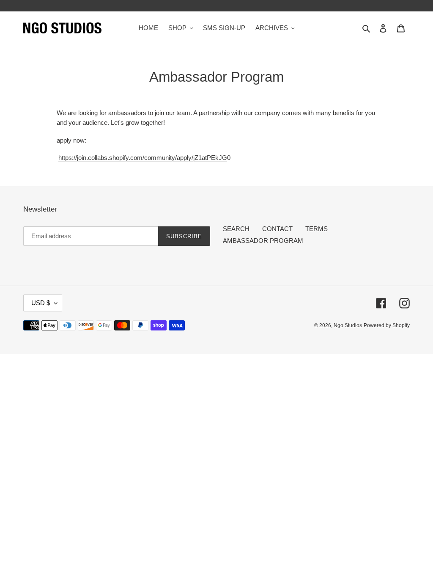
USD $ (40, 302)
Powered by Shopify (387, 325)
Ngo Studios (348, 325)
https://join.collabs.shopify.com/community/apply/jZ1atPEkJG (142, 157)
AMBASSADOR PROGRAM (263, 240)
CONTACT (277, 228)
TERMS (316, 228)
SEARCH (236, 228)
